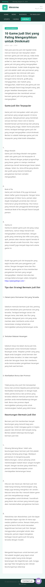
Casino (16, 19)
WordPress (22, 584)
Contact (25, 19)
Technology (35, 14)
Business (23, 14)
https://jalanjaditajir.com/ (14, 281)
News (14, 14)
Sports (7, 19)
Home (6, 14)
